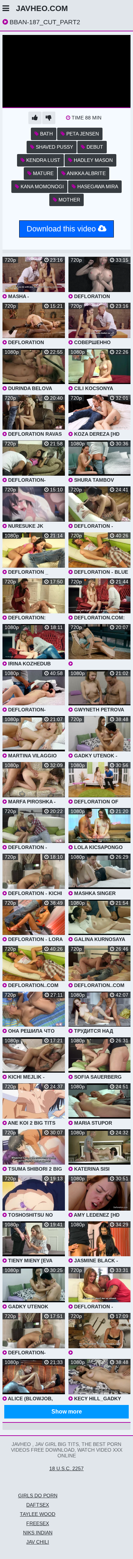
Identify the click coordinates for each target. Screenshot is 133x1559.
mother (68, 200)
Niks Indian (37, 1532)
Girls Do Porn (37, 1495)
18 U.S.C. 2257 (66, 1468)
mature (43, 173)
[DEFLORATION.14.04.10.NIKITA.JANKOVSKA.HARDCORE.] (99, 645)
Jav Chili (37, 1542)
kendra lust (42, 160)
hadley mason (92, 160)
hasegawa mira (97, 186)
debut (94, 147)
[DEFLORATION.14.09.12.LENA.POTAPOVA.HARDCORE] (99, 1334)
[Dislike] (48, 118)
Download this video (62, 228)
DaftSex (37, 1505)
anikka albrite (86, 173)
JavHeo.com (42, 8)
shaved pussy (53, 147)
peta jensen (82, 134)
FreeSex (37, 1523)
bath (46, 134)
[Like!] (34, 118)
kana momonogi (41, 186)
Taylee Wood (37, 1514)
